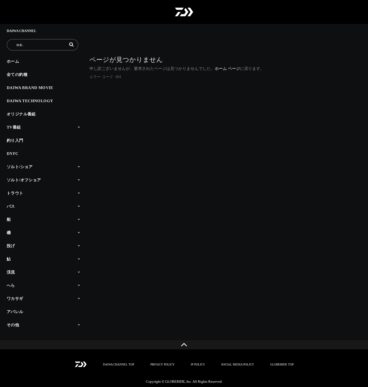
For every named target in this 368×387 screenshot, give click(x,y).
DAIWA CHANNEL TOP (118, 364)
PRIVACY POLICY (162, 364)
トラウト (15, 193)
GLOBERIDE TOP (282, 364)
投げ (11, 246)
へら (11, 285)
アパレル (15, 312)
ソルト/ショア (20, 167)
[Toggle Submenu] (79, 126)
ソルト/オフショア (24, 180)
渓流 (11, 272)
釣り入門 (15, 140)
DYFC (13, 153)
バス (11, 206)
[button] (71, 44)
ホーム (13, 61)
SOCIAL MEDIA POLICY (237, 364)
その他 (13, 325)
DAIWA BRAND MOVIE (30, 88)
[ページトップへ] (184, 344)
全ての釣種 (17, 74)
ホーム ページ (227, 68)
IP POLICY (198, 364)
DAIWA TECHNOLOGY (30, 101)
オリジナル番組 (21, 114)
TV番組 (14, 127)
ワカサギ (15, 298)
